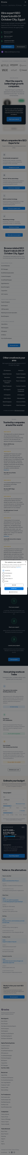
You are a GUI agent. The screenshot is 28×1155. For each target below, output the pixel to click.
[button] (14, 592)
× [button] (25, 561)
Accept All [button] (14, 588)
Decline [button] (14, 585)
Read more (19, 567)
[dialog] (14, 577)
